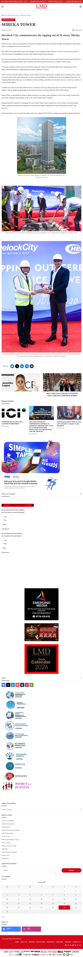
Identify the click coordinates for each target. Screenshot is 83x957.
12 (30, 899)
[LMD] (41, 6)
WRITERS (32, 942)
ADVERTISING (40, 942)
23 (76, 903)
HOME (17, 942)
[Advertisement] (41, 571)
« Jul (3, 917)
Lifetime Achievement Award (11, 830)
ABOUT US (24, 942)
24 (7, 907)
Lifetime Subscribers (8, 824)
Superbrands (6, 827)
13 (41, 899)
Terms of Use (6, 836)
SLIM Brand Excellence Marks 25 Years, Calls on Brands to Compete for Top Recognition (69, 423)
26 (30, 907)
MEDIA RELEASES (13, 15)
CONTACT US (77, 942)
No (5, 520)
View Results (5, 529)
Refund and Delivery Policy (10, 839)
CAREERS (68, 942)
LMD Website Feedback (9, 852)
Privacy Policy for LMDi (9, 846)
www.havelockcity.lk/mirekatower (69, 113)
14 (53, 899)
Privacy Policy (6, 843)
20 (41, 903)
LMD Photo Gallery (8, 833)
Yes (5, 517)
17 (7, 903)
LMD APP (5, 849)
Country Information (8, 821)
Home (5, 15)
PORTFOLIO (50, 942)
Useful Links (5, 855)
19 (30, 903)
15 (64, 899)
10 (7, 899)
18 (18, 903)
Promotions (5, 858)
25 (18, 907)
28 (53, 907)
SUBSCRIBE (59, 942)
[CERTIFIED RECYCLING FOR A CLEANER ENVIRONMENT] (14, 413)
